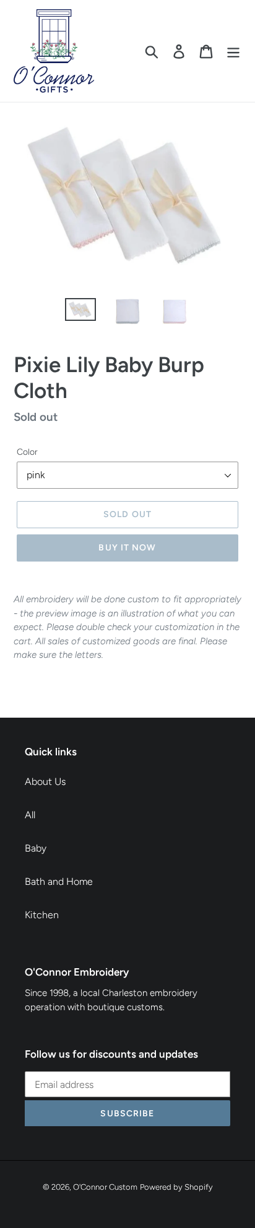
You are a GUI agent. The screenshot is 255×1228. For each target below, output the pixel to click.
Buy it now (127, 547)
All (30, 815)
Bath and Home (59, 881)
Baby (35, 848)
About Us (45, 781)
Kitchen (42, 915)
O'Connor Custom (105, 1187)
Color (27, 452)
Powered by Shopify (176, 1187)
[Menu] (233, 51)
